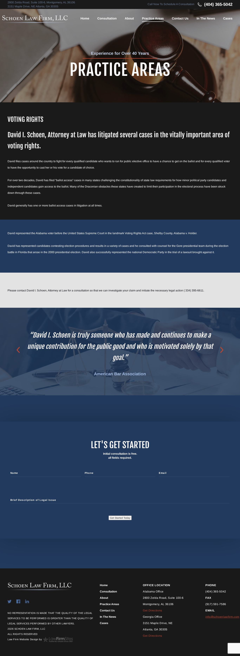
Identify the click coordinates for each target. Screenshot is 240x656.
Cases (227, 18)
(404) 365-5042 (218, 4)
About (129, 18)
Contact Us (180, 18)
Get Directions (152, 610)
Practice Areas (153, 18)
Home (84, 18)
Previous (18, 350)
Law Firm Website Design (23, 639)
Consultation (107, 18)
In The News (206, 18)
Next (221, 350)
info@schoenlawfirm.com (222, 616)
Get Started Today (120, 517)
